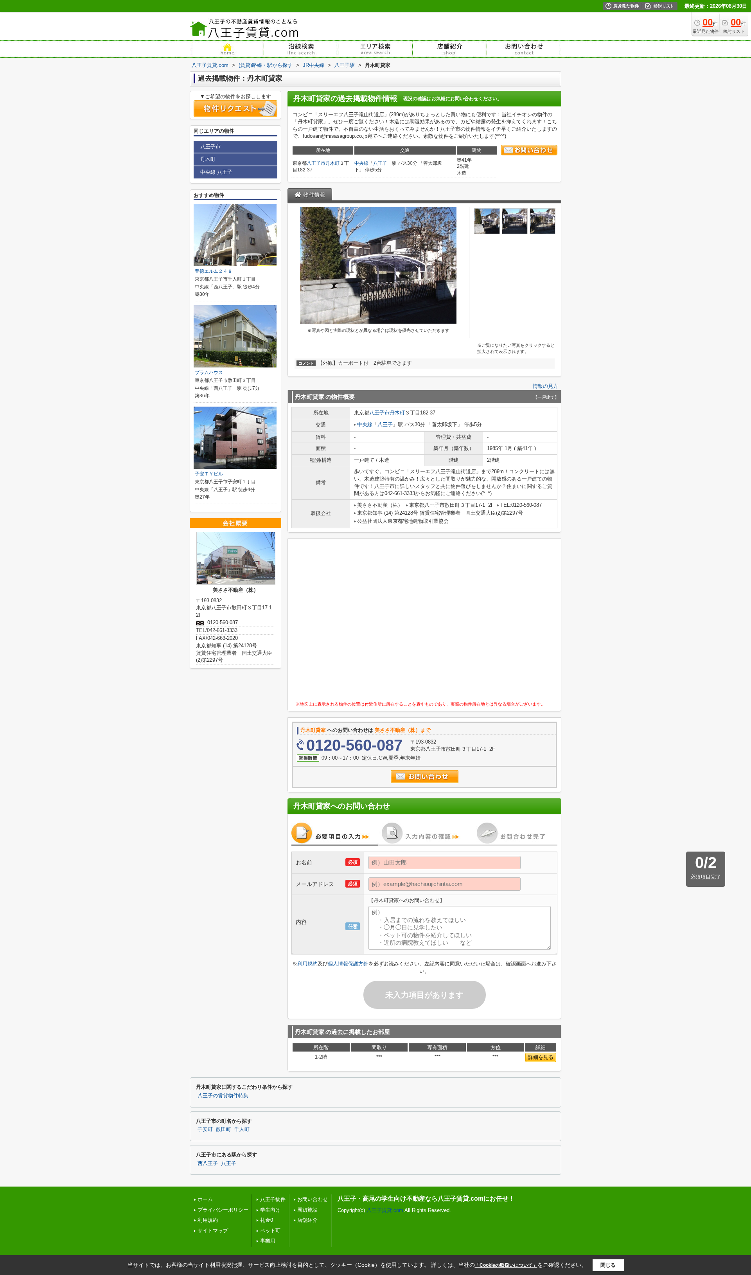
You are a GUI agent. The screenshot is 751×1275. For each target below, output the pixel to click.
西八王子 (208, 1163)
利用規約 (307, 964)
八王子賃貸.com (385, 1210)
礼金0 (266, 1220)
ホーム (205, 1199)
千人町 (242, 1129)
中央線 (361, 163)
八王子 (380, 163)
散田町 (223, 1129)
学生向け (270, 1210)
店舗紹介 (307, 1220)
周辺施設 (307, 1210)
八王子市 (316, 163)
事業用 (267, 1241)
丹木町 (332, 163)
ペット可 (270, 1231)
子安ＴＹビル (209, 474)
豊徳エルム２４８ (213, 271)
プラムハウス (209, 372)
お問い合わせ (312, 1199)
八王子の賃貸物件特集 (223, 1096)
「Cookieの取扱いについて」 (506, 1265)
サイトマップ (213, 1231)
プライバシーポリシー (223, 1210)
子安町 (205, 1129)
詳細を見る (540, 1057)
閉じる (608, 1265)
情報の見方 (545, 386)
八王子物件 (273, 1199)
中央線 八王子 (216, 172)
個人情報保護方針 (348, 964)
